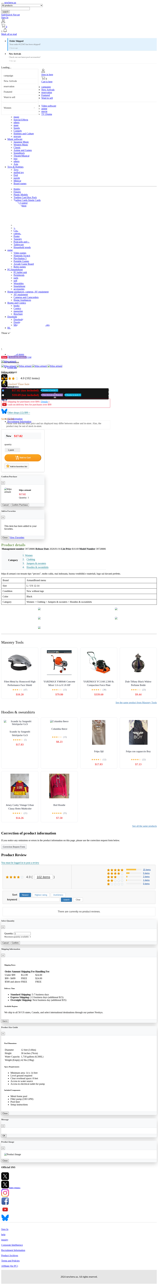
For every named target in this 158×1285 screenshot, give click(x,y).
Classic (17, 147)
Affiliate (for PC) (9, 1266)
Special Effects (21, 119)
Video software (48, 106)
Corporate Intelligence (12, 1245)
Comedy (18, 130)
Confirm (15, 943)
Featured (8, 91)
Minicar (17, 180)
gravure (17, 136)
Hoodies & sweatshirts (37, 567)
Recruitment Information (19, 421)
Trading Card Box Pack (25, 197)
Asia (16, 164)
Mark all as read (9, 34)
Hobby (17, 189)
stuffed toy (19, 172)
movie (44, 111)
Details (44, 401)
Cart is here (46, 81)
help (3, 1234)
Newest (25, 895)
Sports (17, 128)
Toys (16, 169)
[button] (79, 30)
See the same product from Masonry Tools (136, 702)
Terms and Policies (10, 1260)
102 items (43, 877)
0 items (146, 884)
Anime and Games (23, 150)
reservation (9, 86)
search (5, 12)
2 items (146, 876)
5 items (146, 873)
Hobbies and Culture (24, 133)
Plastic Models (21, 194)
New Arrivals (10, 81)
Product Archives (9, 1255)
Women (7, 108)
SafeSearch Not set (10, 14)
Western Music (21, 144)
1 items (146, 880)
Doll (16, 175)
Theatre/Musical (21, 155)
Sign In (4, 17)
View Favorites (16, 537)
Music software (14, 139)
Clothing (31, 559)
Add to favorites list (18, 467)
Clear (78, 900)
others (16, 122)
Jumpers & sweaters (36, 563)
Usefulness (58, 895)
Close (5, 537)
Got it (4, 1021)
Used (42, 395)
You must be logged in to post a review (20, 862)
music (16, 117)
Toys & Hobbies (15, 167)
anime (44, 108)
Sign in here (47, 74)
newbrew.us (10, 2)
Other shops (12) (18, 412)
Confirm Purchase (20, 505)
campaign (8, 75)
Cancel (5, 505)
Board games (20, 183)
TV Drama (46, 114)
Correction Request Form (14, 847)
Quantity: (8, 933)
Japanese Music (21, 142)
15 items (147, 869)
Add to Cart (25, 457)
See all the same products (144, 826)
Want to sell (9, 97)
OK (3, 1136)
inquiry (4, 1239)
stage (16, 125)
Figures (17, 192)
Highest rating (41, 895)
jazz (15, 158)
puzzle (17, 178)
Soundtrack (19, 153)
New (31, 390)
